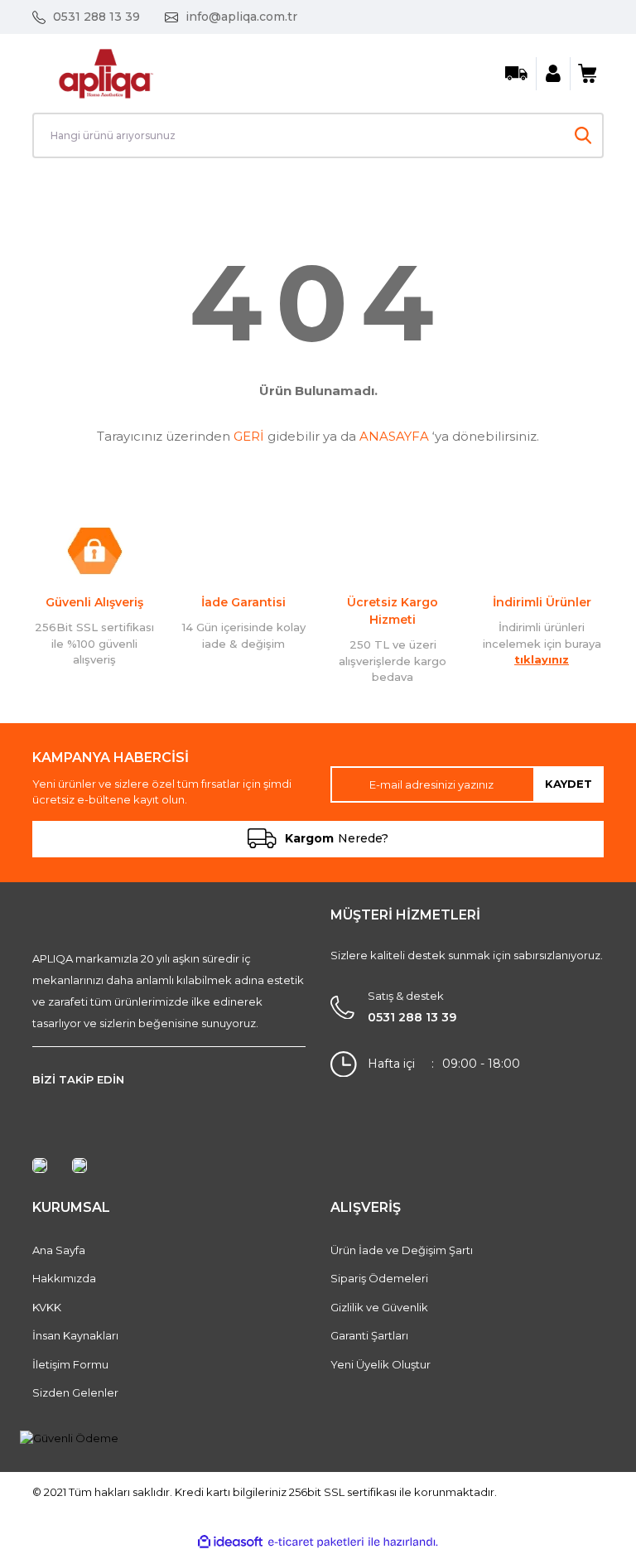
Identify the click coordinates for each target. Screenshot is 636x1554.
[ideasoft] (230, 1542)
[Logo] (106, 72)
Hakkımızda (64, 1278)
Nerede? (336, 838)
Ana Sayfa (58, 1250)
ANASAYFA (394, 436)
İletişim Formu (70, 1364)
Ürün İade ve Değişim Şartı (401, 1250)
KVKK (46, 1307)
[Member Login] (553, 73)
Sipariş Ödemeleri (379, 1278)
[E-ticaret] (315, 1542)
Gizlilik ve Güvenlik (379, 1307)
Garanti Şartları (369, 1335)
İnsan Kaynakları (75, 1335)
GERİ (249, 436)
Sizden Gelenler (75, 1392)
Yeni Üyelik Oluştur (380, 1364)
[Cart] (587, 73)
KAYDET (568, 783)
